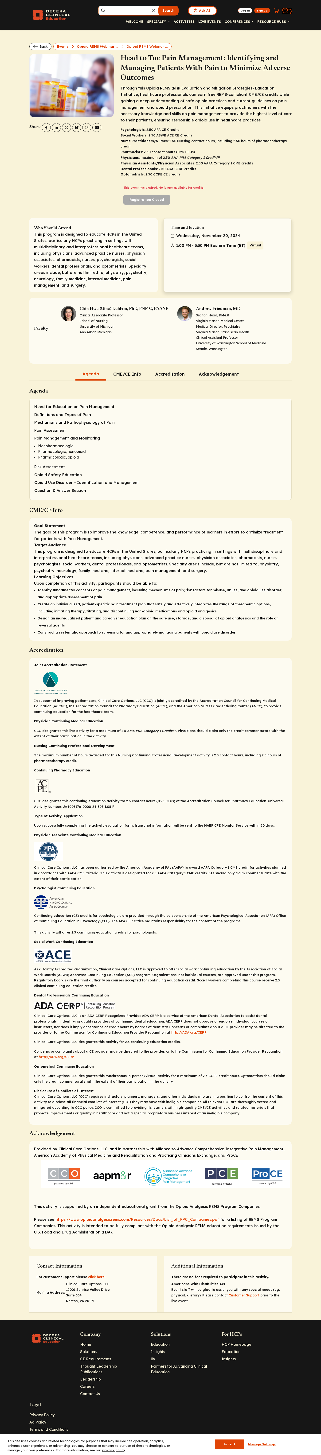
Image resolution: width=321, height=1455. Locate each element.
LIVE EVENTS (209, 21)
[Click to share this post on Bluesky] (76, 127)
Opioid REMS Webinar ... (98, 46)
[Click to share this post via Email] (96, 127)
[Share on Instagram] (86, 127)
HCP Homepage (236, 1344)
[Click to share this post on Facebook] (46, 127)
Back (43, 46)
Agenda (90, 374)
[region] (160, 1444)
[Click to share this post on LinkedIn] (56, 127)
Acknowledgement (219, 374)
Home (85, 1344)
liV (153, 1359)
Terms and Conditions (48, 1429)
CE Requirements (95, 1359)
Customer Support (244, 1295)
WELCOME (134, 21)
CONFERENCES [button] (238, 21)
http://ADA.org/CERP (189, 1032)
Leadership (90, 1379)
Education (160, 1344)
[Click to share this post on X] (66, 127)
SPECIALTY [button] (157, 21)
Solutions (88, 1351)
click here (96, 1277)
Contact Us (90, 1393)
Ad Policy (37, 1422)
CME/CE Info (127, 374)
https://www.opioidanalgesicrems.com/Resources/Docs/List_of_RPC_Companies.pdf (137, 1219)
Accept (229, 1444)
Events (63, 46)
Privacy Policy (42, 1414)
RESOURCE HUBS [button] (272, 21)
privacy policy (113, 1450)
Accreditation (170, 374)
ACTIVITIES (184, 21)
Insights (158, 1351)
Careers (87, 1386)
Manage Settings (262, 1444)
